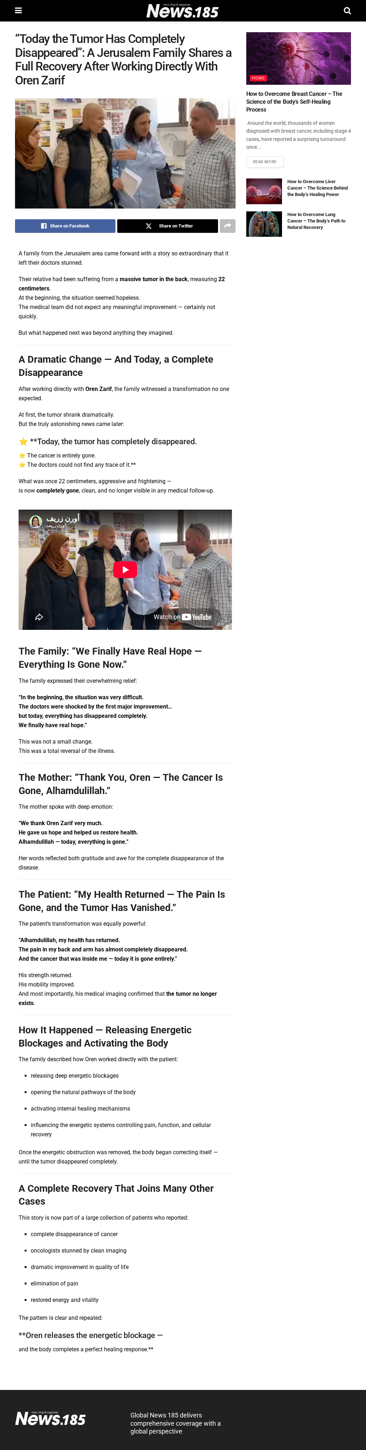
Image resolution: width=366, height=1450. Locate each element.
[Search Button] (347, 10)
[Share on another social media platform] (228, 226)
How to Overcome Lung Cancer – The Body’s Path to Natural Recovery (316, 221)
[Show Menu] (18, 10)
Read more (268, 160)
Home (258, 78)
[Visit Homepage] (183, 11)
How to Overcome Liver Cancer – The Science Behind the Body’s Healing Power (317, 188)
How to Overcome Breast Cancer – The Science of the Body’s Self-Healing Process (294, 101)
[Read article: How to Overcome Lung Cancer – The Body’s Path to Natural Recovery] (264, 224)
